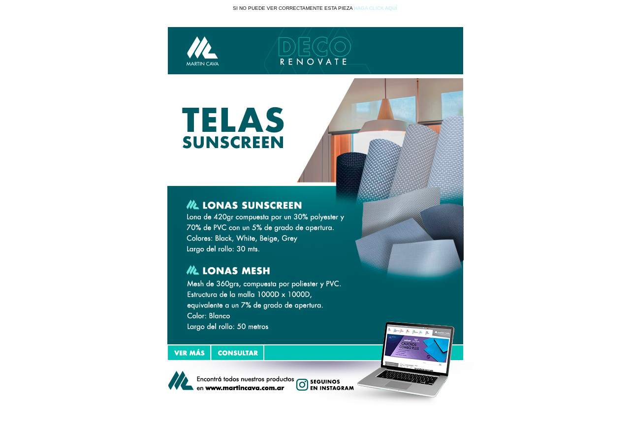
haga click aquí (375, 8)
